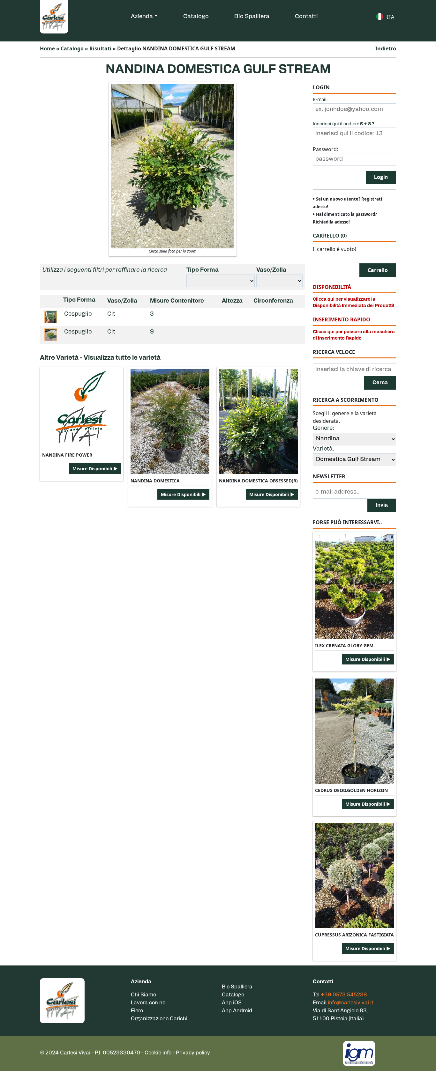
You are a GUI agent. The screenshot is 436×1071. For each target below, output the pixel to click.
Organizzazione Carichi (159, 1019)
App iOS (232, 1003)
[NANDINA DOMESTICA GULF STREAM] (172, 166)
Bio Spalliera (251, 17)
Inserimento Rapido (341, 319)
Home (47, 48)
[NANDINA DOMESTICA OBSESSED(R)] (258, 421)
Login (381, 177)
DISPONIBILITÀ (332, 286)
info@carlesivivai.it (350, 1003)
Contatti (306, 17)
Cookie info (158, 1053)
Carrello (330, 235)
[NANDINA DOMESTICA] (170, 421)
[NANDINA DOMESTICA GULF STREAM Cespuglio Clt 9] (50, 335)
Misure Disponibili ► (94, 469)
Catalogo (196, 17)
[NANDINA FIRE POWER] (81, 408)
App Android (237, 1011)
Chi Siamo (143, 995)
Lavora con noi (149, 1003)
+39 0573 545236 (344, 995)
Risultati (100, 48)
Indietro (385, 48)
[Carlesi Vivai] (62, 1000)
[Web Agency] (359, 1052)
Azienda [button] (142, 17)
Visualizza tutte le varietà (122, 358)
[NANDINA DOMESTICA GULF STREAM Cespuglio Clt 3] (50, 317)
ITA (390, 16)
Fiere (137, 1011)
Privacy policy (193, 1053)
